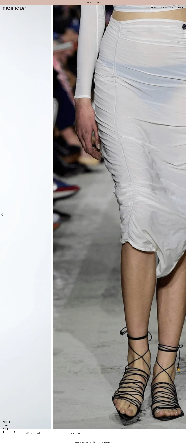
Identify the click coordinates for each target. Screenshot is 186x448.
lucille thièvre (74, 433)
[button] (153, 8)
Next (181, 214)
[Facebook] (3, 432)
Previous (4, 214)
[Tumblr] (10, 432)
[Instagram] (7, 432)
